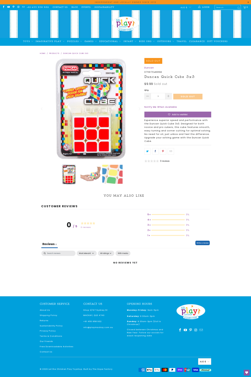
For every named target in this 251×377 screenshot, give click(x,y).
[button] (168, 214)
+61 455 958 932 (38, 7)
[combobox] (228, 7)
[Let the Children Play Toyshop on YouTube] (8, 7)
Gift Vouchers (217, 41)
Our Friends (46, 341)
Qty (146, 90)
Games (90, 41)
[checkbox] (122, 253)
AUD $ (184, 7)
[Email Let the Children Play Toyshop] (23, 7)
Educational (109, 41)
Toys (27, 41)
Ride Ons (146, 41)
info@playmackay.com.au (98, 327)
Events (86, 7)
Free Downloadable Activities (56, 346)
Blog (74, 7)
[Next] (139, 109)
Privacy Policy (48, 330)
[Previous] (42, 109)
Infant (128, 41)
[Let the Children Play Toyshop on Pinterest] (13, 7)
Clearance (197, 41)
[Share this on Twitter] (147, 151)
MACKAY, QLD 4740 (93, 315)
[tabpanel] (125, 273)
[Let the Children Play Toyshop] (125, 24)
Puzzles (73, 41)
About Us (45, 310)
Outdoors (164, 41)
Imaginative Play (49, 41)
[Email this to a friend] (171, 151)
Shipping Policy (48, 315)
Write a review (203, 243)
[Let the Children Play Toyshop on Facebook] (3, 7)
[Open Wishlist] (247, 373)
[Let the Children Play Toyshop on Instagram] (18, 7)
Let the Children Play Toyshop (65, 369)
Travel (182, 41)
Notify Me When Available (160, 106)
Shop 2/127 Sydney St (95, 310)
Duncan (149, 67)
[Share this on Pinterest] (163, 151)
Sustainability (104, 7)
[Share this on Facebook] (155, 151)
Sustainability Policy (51, 325)
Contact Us (60, 7)
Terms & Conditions (51, 336)
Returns (44, 320)
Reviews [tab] (49, 244)
